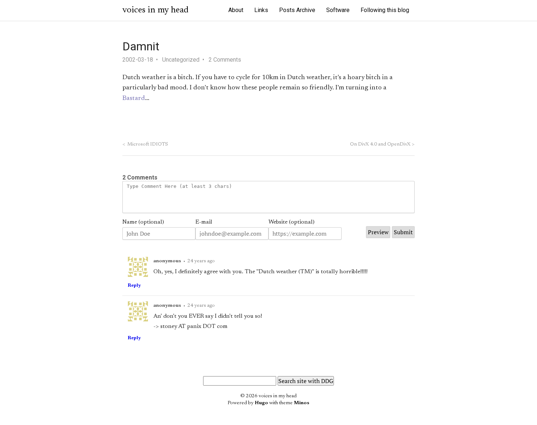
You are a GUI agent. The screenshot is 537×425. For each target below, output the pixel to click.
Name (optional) (143, 222)
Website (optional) (291, 222)
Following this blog (385, 10)
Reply (134, 285)
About (235, 10)
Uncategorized (180, 59)
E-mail (203, 222)
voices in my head (155, 10)
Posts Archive (297, 10)
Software (338, 10)
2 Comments (225, 59)
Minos (301, 403)
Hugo (261, 403)
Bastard (133, 98)
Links (261, 10)
